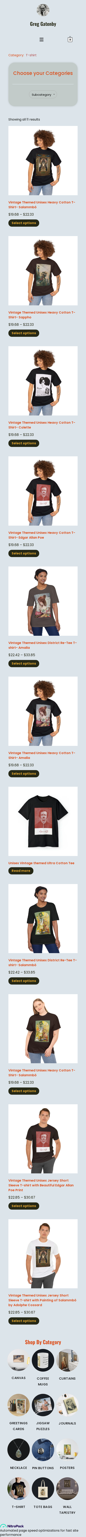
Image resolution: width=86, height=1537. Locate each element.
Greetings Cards (18, 1426)
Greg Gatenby (43, 23)
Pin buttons (43, 1468)
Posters (67, 1468)
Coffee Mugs (43, 1381)
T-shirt (31, 55)
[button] (41, 39)
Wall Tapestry (67, 1510)
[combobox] (43, 94)
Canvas (19, 1378)
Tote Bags (43, 1507)
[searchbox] (44, 95)
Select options (24, 223)
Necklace (18, 1468)
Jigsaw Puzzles (43, 1426)
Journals (67, 1423)
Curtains (67, 1378)
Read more (21, 870)
